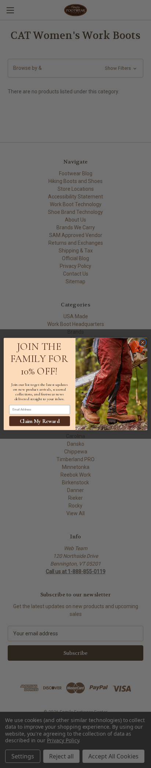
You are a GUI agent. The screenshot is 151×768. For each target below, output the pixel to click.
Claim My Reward (40, 420)
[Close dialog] (142, 342)
